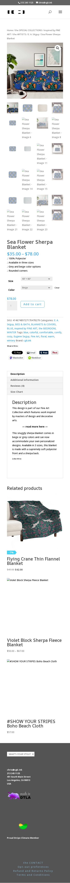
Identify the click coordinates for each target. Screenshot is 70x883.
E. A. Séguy (33, 34)
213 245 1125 (13, 773)
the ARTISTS (19, 34)
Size (10, 281)
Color (11, 289)
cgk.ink (27, 340)
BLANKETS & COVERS (43, 324)
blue (26, 332)
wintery (11, 340)
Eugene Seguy (21, 336)
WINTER (11, 332)
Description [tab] (18, 374)
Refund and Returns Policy (33, 870)
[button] (58, 48)
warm (51, 336)
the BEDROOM (47, 328)
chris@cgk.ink (14, 769)
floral (44, 336)
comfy (57, 332)
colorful (34, 332)
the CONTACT (33, 862)
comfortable (46, 332)
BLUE (10, 328)
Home (10, 30)
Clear (57, 287)
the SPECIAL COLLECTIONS (28, 30)
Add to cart (32, 304)
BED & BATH (22, 324)
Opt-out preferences (33, 866)
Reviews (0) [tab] (17, 385)
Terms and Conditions (33, 874)
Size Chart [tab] (17, 391)
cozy (9, 336)
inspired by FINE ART (25, 328)
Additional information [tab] (25, 379)
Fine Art (35, 336)
